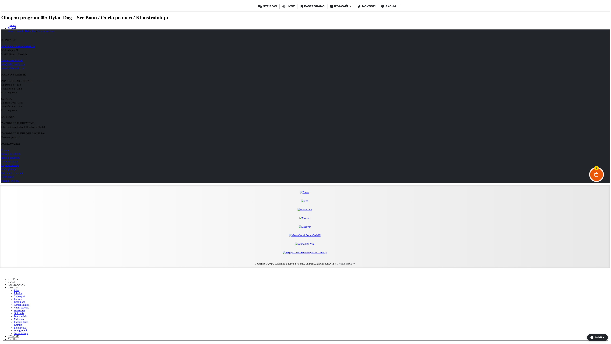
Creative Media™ (346, 263)
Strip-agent (19, 296)
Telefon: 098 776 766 (12, 60)
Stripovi (13, 279)
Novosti (13, 336)
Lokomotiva (20, 327)
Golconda (19, 313)
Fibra (16, 290)
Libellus (18, 293)
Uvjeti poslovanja (10, 165)
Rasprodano (16, 284)
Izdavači (14, 287)
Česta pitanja (7, 177)
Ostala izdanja (21, 333)
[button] (3, 273)
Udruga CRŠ (20, 330)
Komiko (18, 324)
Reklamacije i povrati (12, 173)
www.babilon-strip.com (13, 68)
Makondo (19, 319)
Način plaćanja (8, 169)
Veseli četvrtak (21, 307)
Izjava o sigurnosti (10, 157)
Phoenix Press (21, 322)
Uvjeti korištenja (9, 161)
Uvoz (11, 281)
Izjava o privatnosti (10, 154)
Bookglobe (19, 302)
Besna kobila (20, 316)
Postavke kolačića (10, 180)
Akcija (12, 339)
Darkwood (19, 310)
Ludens (17, 299)
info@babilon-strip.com (13, 64)
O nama (5, 150)
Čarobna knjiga (21, 304)
